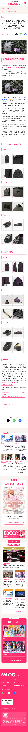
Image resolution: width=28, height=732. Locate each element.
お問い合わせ (4, 707)
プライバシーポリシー (15, 707)
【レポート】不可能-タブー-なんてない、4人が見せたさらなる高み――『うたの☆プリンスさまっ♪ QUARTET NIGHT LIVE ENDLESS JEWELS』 (20, 605)
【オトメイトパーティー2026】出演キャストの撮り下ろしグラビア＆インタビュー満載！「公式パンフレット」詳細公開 (7, 466)
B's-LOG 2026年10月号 (14, 516)
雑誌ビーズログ (5, 682)
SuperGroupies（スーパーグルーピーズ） (13, 381)
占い (15, 682)
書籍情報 (3, 685)
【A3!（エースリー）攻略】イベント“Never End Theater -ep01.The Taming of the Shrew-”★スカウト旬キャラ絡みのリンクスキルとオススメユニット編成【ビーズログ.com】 (8, 584)
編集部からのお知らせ (19, 685)
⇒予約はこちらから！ (7, 385)
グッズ (12, 8)
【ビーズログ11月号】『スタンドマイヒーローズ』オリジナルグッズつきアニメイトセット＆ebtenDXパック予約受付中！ (7, 447)
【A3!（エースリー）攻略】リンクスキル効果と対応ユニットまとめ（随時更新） (13, 566)
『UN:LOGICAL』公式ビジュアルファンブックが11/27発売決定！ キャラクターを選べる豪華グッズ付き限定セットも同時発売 (20, 447)
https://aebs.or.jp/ (13, 724)
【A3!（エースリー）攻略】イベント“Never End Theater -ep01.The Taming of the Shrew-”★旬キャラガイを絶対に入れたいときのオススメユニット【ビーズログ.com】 (20, 468)
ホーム (2, 8)
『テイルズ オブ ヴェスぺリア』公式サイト (13, 397)
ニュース (7, 8)
